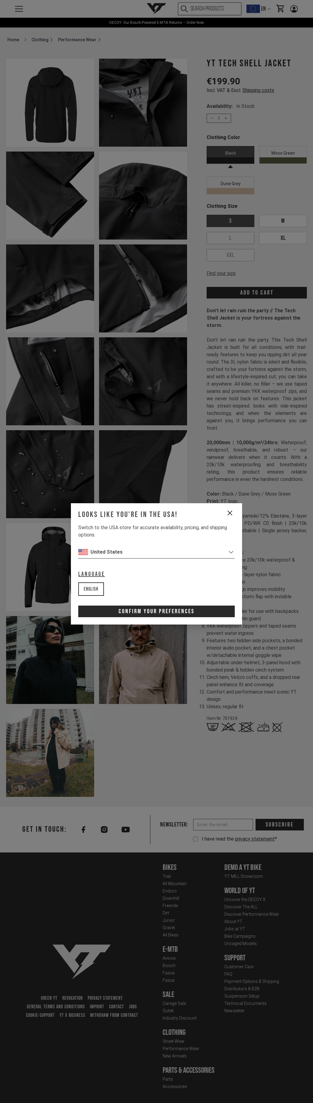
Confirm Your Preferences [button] (156, 611)
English (91, 589)
